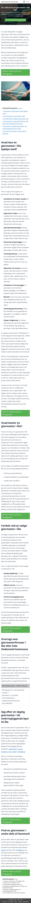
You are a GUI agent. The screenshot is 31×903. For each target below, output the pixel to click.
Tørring (20, 749)
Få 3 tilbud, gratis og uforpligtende (15, 20)
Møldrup (22, 752)
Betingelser (26, 901)
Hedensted (13, 749)
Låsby (14, 752)
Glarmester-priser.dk (9, 2)
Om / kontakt (10, 901)
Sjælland (21, 850)
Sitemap (20, 901)
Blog (16, 901)
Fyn (10, 850)
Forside (4, 901)
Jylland (3, 850)
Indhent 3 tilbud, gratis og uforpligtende (11, 72)
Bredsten (4, 752)
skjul (20, 108)
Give (10, 752)
